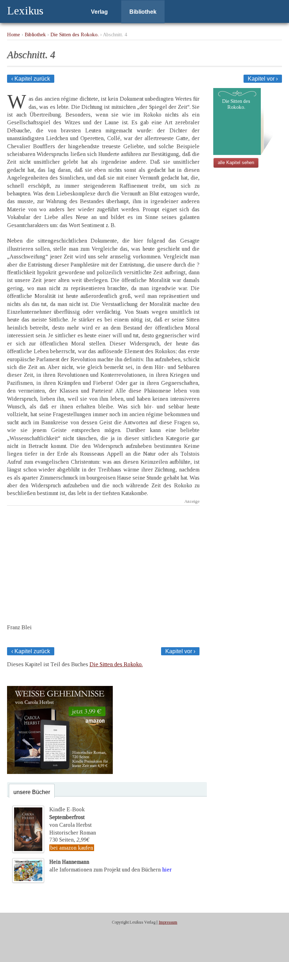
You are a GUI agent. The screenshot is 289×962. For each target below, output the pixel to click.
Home (13, 34)
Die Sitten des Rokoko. (74, 34)
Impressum (168, 922)
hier (167, 870)
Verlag (99, 12)
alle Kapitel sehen (236, 162)
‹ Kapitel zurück (30, 79)
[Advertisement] (103, 558)
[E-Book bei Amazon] (60, 772)
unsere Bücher (31, 792)
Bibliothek (142, 12)
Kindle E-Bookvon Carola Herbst (70, 817)
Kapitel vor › (263, 79)
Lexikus (25, 10)
